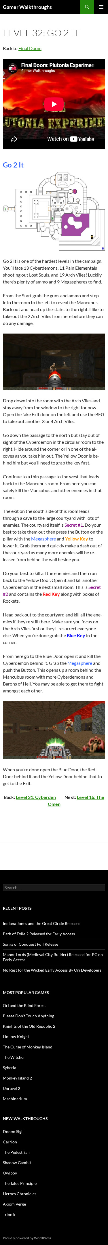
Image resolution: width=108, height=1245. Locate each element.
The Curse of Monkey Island (27, 1046)
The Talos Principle (20, 1183)
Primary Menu (101, 7)
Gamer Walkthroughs (27, 7)
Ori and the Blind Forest (24, 1005)
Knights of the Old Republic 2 (29, 1026)
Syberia (9, 1067)
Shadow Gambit (17, 1162)
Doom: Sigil (13, 1131)
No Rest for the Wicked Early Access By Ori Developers (52, 970)
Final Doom (29, 48)
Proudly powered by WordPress (27, 1238)
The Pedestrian (16, 1152)
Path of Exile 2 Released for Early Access (39, 933)
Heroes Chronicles (19, 1193)
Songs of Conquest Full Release (30, 944)
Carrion (10, 1141)
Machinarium (15, 1098)
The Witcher (14, 1057)
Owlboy (10, 1172)
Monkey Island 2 (17, 1077)
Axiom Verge (14, 1204)
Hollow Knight (16, 1036)
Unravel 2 (11, 1088)
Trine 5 (9, 1214)
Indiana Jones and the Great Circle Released (42, 923)
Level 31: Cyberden (36, 797)
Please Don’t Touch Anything (28, 1015)
